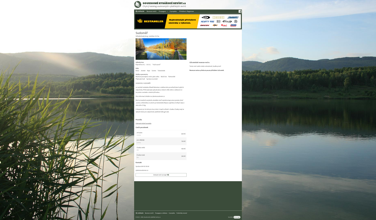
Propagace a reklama (161, 213)
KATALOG (141, 11)
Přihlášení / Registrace (186, 11)
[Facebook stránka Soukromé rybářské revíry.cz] (240, 11)
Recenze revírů (151, 11)
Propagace (162, 11)
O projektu (173, 11)
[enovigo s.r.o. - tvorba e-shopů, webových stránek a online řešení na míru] (237, 217)
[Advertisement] (214, 46)
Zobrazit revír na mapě (160, 175)
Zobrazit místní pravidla (143, 123)
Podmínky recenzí (181, 213)
